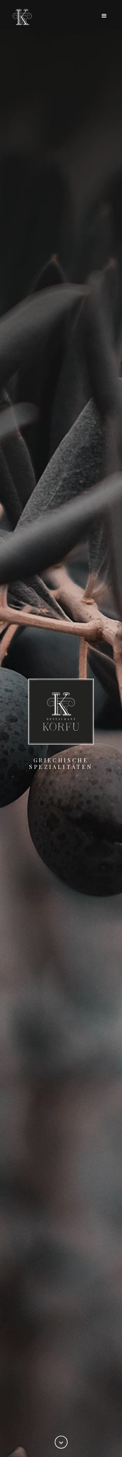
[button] (104, 16)
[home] (20, 17)
